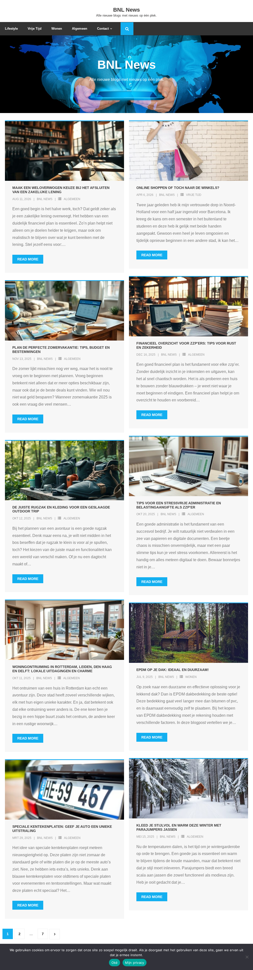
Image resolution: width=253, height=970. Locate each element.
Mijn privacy (134, 963)
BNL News (44, 199)
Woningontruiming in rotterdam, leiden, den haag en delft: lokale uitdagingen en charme (62, 669)
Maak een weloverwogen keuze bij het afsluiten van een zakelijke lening (60, 190)
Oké (114, 963)
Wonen (191, 677)
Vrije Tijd (193, 195)
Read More (27, 259)
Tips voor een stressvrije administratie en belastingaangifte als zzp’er (178, 505)
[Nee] (246, 956)
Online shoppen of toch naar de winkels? (177, 188)
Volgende (54, 934)
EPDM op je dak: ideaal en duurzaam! (172, 670)
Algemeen (72, 199)
